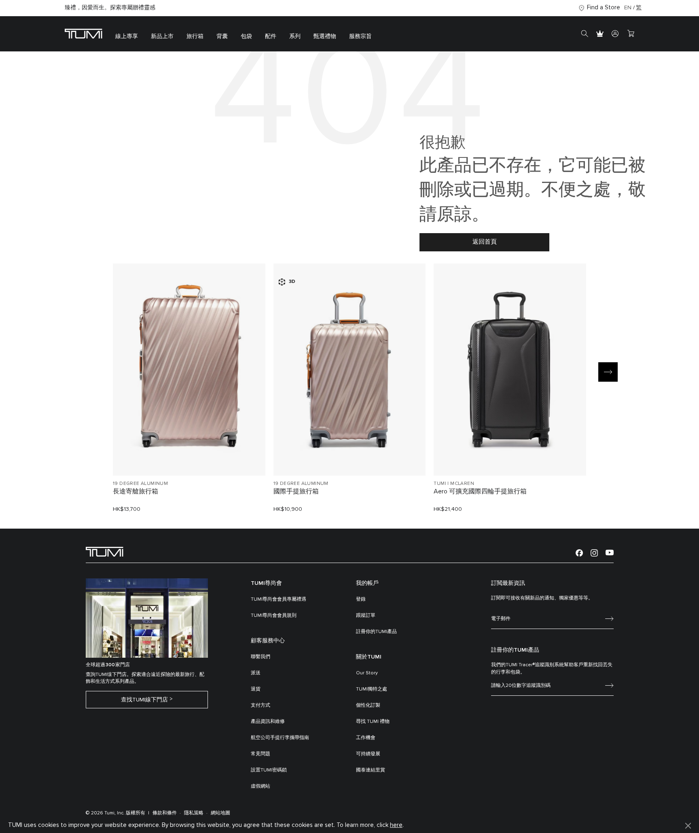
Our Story (367, 673)
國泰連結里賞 (370, 770)
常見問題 (260, 754)
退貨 (256, 689)
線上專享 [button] (126, 36)
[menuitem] (126, 33)
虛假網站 (260, 786)
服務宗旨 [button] (360, 36)
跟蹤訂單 (365, 615)
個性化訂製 (368, 705)
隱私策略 (193, 813)
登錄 (361, 599)
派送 (256, 673)
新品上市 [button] (162, 36)
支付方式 (260, 705)
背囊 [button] (222, 36)
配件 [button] (270, 36)
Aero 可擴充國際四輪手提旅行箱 (480, 491)
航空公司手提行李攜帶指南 (280, 737)
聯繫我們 (260, 656)
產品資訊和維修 (268, 721)
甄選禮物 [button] (324, 36)
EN (627, 8)
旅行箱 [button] (194, 36)
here (396, 825)
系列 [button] (295, 36)
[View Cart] (630, 34)
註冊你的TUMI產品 (376, 631)
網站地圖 (220, 813)
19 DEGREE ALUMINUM (140, 483)
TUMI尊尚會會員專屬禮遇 (278, 599)
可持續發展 (368, 754)
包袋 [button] (246, 36)
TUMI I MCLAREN (454, 483)
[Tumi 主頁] (83, 33)
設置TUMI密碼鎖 (269, 770)
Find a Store (603, 7)
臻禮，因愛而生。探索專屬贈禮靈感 (110, 8)
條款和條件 (165, 813)
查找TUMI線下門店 (144, 700)
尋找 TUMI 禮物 (373, 721)
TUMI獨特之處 (371, 689)
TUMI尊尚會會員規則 (274, 615)
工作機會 (365, 737)
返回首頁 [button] (484, 242)
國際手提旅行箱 (296, 491)
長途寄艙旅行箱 (135, 491)
